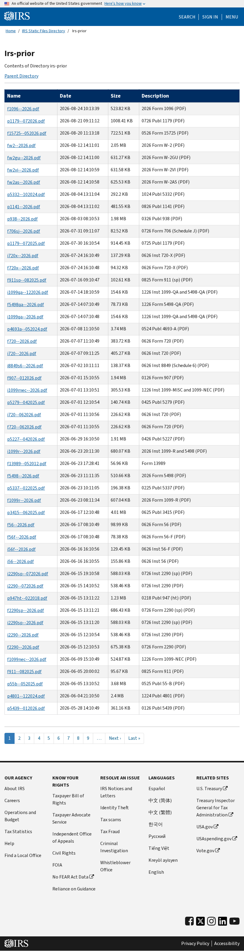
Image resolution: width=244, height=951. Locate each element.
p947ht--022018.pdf (27, 598)
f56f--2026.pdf (21, 537)
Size (116, 95)
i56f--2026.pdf (21, 549)
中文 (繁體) (160, 812)
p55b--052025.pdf (25, 684)
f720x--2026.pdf (23, 268)
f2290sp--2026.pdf (25, 610)
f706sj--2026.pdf (23, 231)
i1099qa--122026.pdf (27, 292)
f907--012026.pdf (24, 378)
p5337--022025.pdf (26, 488)
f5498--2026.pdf (23, 476)
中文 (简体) (160, 800)
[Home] (17, 16)
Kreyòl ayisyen (163, 860)
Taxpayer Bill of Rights (68, 799)
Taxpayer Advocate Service (71, 818)
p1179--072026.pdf (26, 121)
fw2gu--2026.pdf (24, 158)
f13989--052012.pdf (26, 463)
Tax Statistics (18, 831)
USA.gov (204, 827)
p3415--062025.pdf (26, 512)
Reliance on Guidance (74, 889)
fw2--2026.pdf (21, 145)
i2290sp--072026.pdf (27, 574)
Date (65, 95)
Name (14, 95)
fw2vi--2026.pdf (23, 170)
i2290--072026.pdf (25, 586)
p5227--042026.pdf (26, 439)
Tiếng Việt (158, 848)
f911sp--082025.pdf (26, 280)
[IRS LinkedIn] (222, 923)
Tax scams (110, 819)
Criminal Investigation (114, 847)
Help (9, 843)
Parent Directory (21, 76)
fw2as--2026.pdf (23, 182)
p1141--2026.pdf (23, 207)
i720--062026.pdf (24, 414)
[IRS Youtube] (234, 921)
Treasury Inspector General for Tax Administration (215, 807)
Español (156, 788)
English (156, 872)
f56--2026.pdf (21, 525)
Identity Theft (114, 807)
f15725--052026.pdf (26, 133)
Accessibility (227, 944)
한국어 (155, 824)
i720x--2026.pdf (22, 255)
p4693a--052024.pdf (27, 329)
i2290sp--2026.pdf (25, 622)
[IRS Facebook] (189, 921)
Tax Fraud (110, 831)
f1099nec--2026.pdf (26, 659)
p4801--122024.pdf (26, 696)
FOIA (57, 865)
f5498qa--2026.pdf (25, 304)
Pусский (156, 836)
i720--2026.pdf (21, 353)
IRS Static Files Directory (43, 31)
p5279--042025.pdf (26, 402)
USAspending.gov (214, 839)
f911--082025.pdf (24, 671)
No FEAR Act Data (70, 877)
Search (187, 17)
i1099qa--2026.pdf (25, 317)
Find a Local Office (22, 855)
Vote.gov (205, 850)
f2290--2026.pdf (23, 647)
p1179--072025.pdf (26, 243)
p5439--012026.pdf (26, 708)
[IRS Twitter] (200, 923)
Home (11, 31)
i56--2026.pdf (20, 561)
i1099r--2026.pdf (23, 451)
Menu (232, 17)
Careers (12, 800)
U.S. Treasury (209, 788)
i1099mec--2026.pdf (27, 390)
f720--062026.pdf (24, 427)
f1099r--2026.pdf (24, 500)
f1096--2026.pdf (23, 109)
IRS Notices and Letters (116, 792)
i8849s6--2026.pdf (25, 366)
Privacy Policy (195, 944)
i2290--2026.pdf (23, 635)
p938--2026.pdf (22, 219)
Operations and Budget (20, 816)
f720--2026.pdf (22, 341)
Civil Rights (64, 853)
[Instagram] (211, 921)
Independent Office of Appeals (72, 837)
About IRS (14, 788)
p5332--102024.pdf (26, 194)
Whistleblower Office (115, 866)
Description (155, 95)
